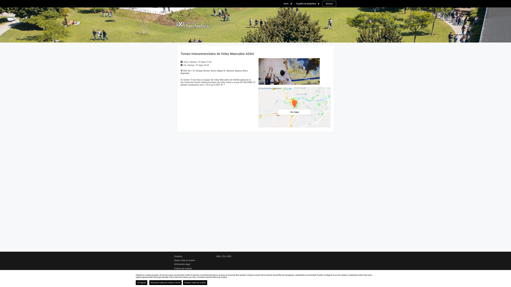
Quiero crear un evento (184, 260)
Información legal (182, 264)
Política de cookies (183, 268)
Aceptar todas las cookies (195, 283)
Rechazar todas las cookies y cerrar (165, 283)
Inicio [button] (286, 3)
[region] (255, 278)
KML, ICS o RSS (223, 256)
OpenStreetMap (266, 88)
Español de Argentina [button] (306, 3)
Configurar (141, 283)
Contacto (178, 256)
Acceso (329, 3)
